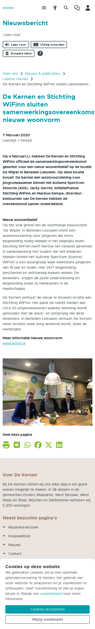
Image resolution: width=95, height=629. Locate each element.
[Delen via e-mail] (16, 444)
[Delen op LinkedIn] (59, 444)
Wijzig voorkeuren (47, 619)
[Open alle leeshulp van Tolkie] (40, 53)
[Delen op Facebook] (38, 444)
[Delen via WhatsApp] (27, 444)
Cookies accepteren (47, 609)
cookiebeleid (51, 594)
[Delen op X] (48, 444)
